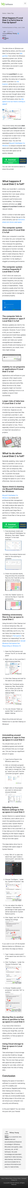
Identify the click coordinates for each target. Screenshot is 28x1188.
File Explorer (17, 636)
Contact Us (14, 1180)
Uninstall (24, 1178)
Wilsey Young (12, 33)
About (2, 1178)
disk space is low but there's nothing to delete (13, 101)
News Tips (10, 13)
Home (4, 13)
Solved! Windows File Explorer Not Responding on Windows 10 (13, 643)
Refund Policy (8, 1178)
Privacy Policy (17, 1178)
